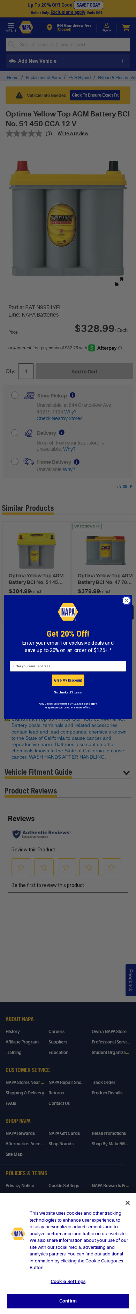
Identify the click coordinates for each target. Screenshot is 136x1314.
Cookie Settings (68, 1281)
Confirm (68, 1301)
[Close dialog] (126, 600)
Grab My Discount (68, 680)
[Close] (127, 1202)
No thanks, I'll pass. (68, 692)
